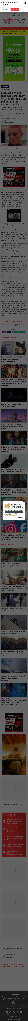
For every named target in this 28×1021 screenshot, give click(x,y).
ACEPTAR (15, 9)
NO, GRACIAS (6, 9)
